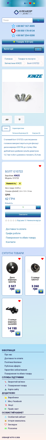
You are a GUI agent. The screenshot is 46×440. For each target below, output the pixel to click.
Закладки (12, 424)
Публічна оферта (12, 366)
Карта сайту (13, 389)
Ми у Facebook (14, 401)
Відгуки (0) (36, 133)
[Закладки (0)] (30, 3)
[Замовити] (17, 291)
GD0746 (20, 147)
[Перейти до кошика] (34, 3)
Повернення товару (17, 385)
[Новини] (9, 3)
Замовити (23, 214)
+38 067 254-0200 (25, 35)
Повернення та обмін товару (21, 237)
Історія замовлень (16, 421)
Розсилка (12, 428)
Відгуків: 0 (21, 220)
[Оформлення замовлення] (38, 3)
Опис (6, 128)
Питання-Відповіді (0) (20, 133)
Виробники (13, 397)
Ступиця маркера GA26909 (12, 322)
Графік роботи (13, 233)
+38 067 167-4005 (25, 26)
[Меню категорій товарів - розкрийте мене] (38, 49)
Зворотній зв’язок (16, 382)
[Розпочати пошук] (38, 20)
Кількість (9, 203)
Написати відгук (34, 220)
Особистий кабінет (16, 417)
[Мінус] (7, 207)
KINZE (17, 175)
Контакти (10, 242)
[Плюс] (38, 207)
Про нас (8, 354)
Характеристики (18, 128)
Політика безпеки (12, 362)
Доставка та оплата (16, 229)
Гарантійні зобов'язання (15, 370)
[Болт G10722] (23, 91)
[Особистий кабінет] (25, 3)
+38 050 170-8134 (25, 30)
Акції (10, 405)
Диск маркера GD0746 (12, 279)
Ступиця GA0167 (35, 278)
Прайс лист (13, 409)
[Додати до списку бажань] (40, 166)
